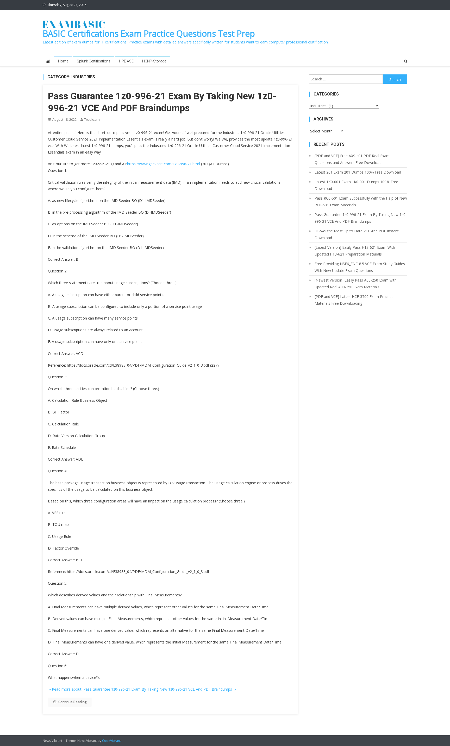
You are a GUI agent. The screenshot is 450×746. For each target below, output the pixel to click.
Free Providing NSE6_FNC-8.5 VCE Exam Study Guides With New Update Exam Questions (360, 267)
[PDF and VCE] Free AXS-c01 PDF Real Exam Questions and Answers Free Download (352, 159)
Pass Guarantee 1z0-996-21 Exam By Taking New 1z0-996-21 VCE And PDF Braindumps (361, 218)
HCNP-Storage (154, 61)
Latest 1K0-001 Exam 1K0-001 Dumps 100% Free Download (356, 185)
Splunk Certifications (93, 61)
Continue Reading (72, 701)
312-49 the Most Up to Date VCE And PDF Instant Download (357, 234)
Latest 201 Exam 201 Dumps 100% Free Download (358, 172)
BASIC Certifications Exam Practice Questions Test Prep (149, 33)
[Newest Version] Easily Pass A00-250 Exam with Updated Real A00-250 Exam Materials (356, 283)
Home (63, 61)
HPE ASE (126, 61)
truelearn (92, 119)
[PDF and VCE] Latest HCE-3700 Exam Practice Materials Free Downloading (354, 300)
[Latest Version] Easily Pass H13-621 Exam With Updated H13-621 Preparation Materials (355, 251)
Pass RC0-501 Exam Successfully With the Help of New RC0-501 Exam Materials (361, 201)
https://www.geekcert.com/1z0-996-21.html (163, 163)
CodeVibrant (111, 740)
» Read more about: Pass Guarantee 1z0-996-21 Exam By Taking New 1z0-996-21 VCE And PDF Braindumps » (142, 689)
